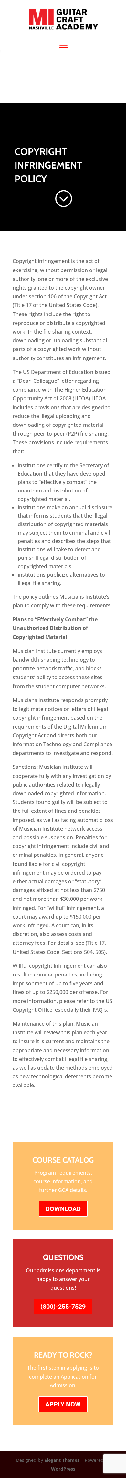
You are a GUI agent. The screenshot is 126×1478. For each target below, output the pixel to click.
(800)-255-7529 (63, 1306)
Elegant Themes (61, 1460)
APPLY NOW (63, 1404)
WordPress (63, 1469)
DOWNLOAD (63, 1209)
